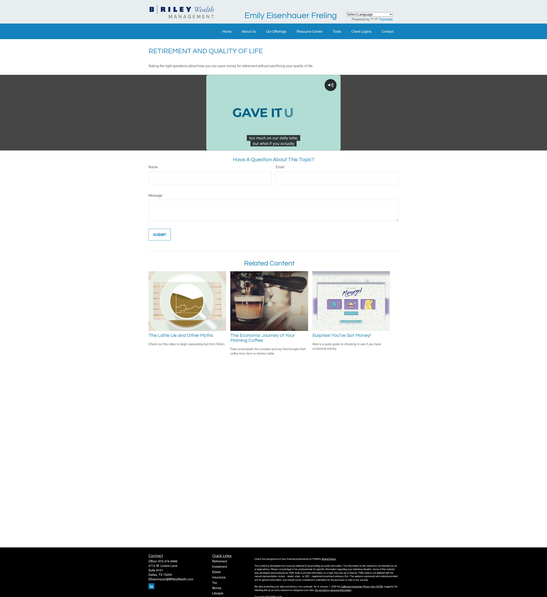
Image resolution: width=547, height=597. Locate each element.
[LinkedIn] (151, 586)
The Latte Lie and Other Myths (181, 335)
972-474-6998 (167, 561)
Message (155, 195)
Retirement (219, 561)
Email (280, 166)
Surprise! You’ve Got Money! (341, 335)
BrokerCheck (329, 558)
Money (216, 588)
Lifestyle (217, 593)
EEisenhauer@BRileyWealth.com (171, 579)
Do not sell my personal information (333, 590)
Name (153, 166)
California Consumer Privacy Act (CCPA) (362, 586)
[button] (227, 31)
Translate (386, 19)
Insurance (219, 577)
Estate (216, 572)
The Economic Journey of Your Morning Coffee (262, 338)
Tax (214, 582)
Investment (219, 566)
